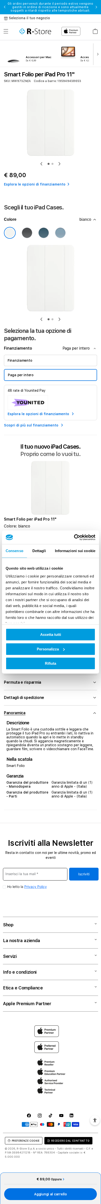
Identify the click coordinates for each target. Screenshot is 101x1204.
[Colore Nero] (27, 232)
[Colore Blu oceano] (43, 232)
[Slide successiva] (96, 53)
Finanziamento (20, 360)
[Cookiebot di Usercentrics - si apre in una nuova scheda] (73, 537)
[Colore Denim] (60, 232)
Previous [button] (4, 7)
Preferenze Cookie (26, 1140)
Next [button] (96, 7)
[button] (6, 31)
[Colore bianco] (10, 233)
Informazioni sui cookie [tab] (75, 551)
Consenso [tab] (14, 551)
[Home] (35, 31)
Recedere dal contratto (70, 1140)
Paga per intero (21, 375)
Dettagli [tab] (39, 551)
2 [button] (52, 164)
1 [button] (49, 164)
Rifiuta (50, 663)
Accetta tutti (50, 634)
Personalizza (48, 649)
